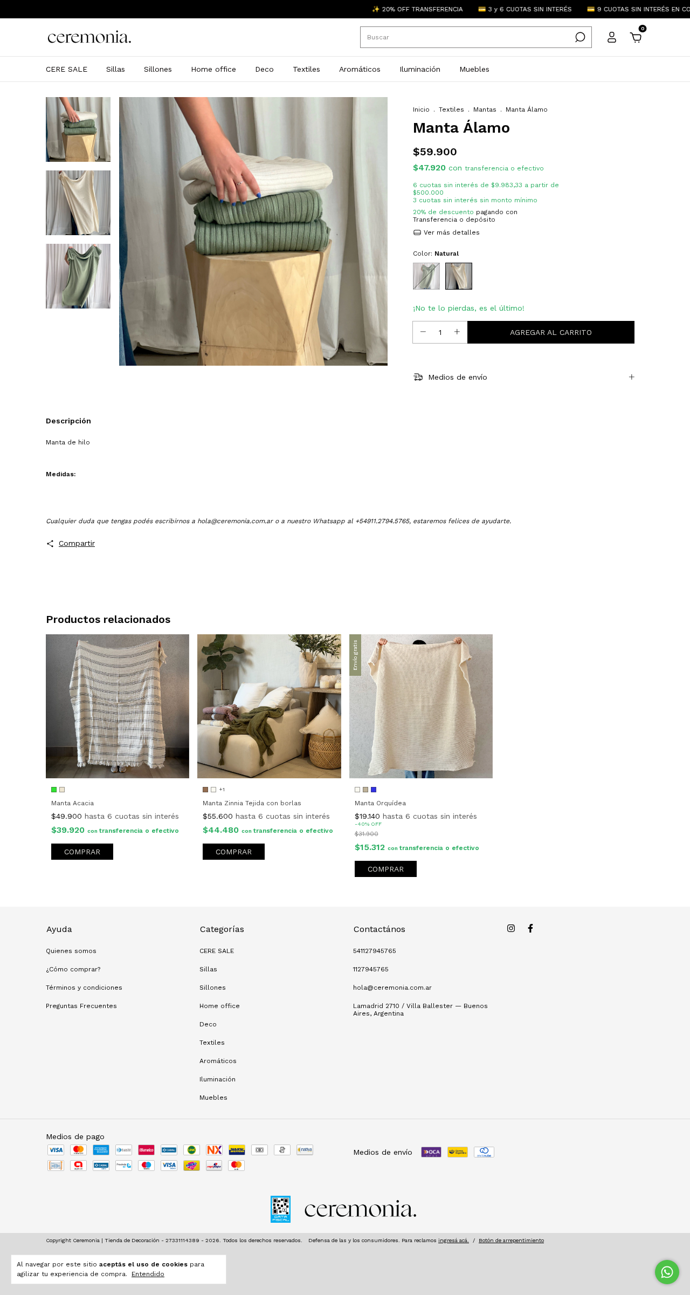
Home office (213, 69)
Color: (436, 253)
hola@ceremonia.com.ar (392, 987)
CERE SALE (66, 69)
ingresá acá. (453, 1240)
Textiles (306, 69)
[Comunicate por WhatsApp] (667, 1272)
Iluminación (419, 69)
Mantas (484, 109)
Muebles (474, 69)
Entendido (148, 1274)
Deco (264, 69)
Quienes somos (71, 951)
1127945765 (371, 969)
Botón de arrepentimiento (511, 1240)
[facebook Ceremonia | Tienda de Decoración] (530, 928)
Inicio (421, 109)
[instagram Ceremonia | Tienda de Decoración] (511, 928)
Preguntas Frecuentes (81, 1006)
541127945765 (374, 951)
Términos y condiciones (84, 987)
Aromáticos (360, 69)
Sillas (115, 69)
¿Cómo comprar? (73, 969)
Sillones (158, 69)
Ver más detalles (451, 232)
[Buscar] (579, 37)
